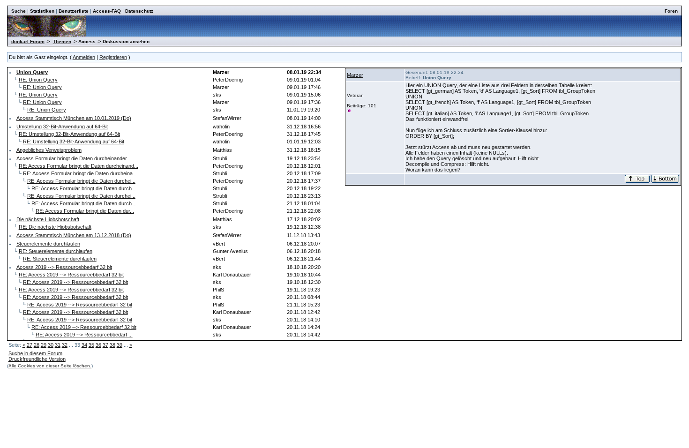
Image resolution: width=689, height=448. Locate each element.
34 (84, 345)
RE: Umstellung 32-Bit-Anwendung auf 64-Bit (69, 134)
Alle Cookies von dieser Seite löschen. (49, 365)
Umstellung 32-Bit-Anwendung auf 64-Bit (62, 126)
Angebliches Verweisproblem (49, 150)
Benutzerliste (74, 11)
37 (105, 345)
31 (57, 345)
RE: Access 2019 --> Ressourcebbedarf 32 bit (71, 274)
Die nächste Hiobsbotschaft (47, 219)
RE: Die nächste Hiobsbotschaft (55, 227)
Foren (671, 11)
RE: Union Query (38, 79)
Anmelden (84, 57)
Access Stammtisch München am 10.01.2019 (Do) (73, 118)
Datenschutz (139, 11)
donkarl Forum (28, 41)
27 (29, 345)
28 (36, 345)
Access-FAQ (107, 11)
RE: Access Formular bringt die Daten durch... (83, 188)
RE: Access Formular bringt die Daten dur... (85, 211)
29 (43, 345)
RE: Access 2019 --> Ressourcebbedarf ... (84, 334)
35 (91, 345)
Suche (18, 11)
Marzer (355, 75)
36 (98, 345)
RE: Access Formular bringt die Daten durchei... (81, 181)
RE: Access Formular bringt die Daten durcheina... (80, 173)
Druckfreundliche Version (37, 359)
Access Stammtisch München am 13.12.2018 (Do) (73, 235)
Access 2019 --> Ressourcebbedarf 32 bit (64, 267)
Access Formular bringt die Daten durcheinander (71, 158)
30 (50, 345)
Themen (62, 41)
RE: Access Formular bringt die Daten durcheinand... (78, 166)
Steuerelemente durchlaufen (48, 243)
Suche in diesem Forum (35, 353)
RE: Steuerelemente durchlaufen (55, 251)
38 (112, 345)
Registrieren (113, 57)
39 (119, 345)
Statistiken (42, 11)
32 (64, 345)
